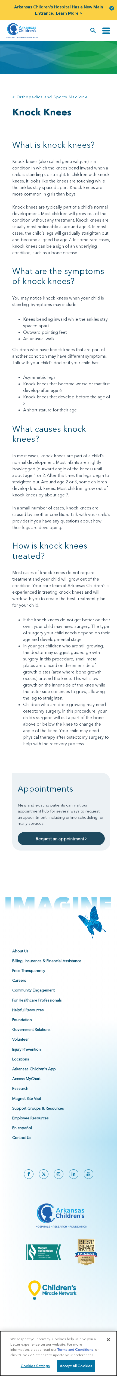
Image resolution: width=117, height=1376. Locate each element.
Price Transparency (28, 970)
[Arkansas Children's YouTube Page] (88, 1174)
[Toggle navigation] (106, 30)
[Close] (108, 1340)
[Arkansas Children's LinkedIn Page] (73, 1174)
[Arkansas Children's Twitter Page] (43, 1174)
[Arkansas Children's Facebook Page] (28, 1174)
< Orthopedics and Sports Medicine (50, 97)
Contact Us (21, 1137)
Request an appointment (60, 838)
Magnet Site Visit (26, 1098)
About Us (20, 951)
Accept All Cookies (76, 1366)
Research (20, 1088)
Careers (19, 980)
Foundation (22, 1019)
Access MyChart (26, 1078)
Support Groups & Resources (38, 1108)
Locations (20, 1059)
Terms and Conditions (75, 1349)
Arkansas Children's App (34, 1068)
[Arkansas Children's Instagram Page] (58, 1174)
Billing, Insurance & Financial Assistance (46, 960)
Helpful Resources (28, 1009)
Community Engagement (33, 990)
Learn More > (69, 13)
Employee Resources (30, 1118)
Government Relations (31, 1029)
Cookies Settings (35, 1366)
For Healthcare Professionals (37, 1000)
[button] (111, 8)
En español (22, 1127)
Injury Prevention (26, 1049)
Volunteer (20, 1039)
